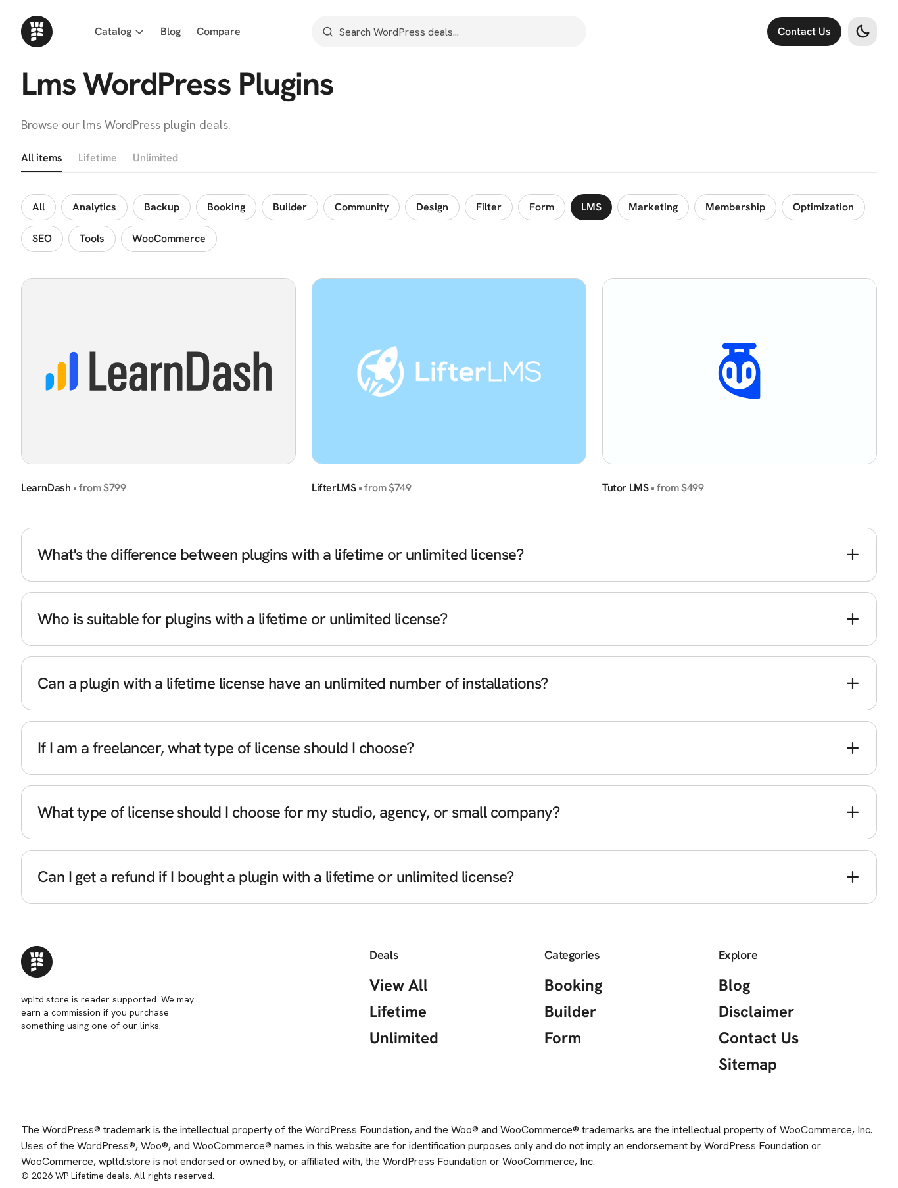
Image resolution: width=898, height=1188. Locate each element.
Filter (489, 207)
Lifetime (97, 157)
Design (432, 207)
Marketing (653, 207)
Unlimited (155, 157)
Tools (92, 238)
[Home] (37, 31)
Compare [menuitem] (219, 31)
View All (398, 985)
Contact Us (804, 31)
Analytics (94, 207)
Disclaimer (756, 1011)
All (38, 207)
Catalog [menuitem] (113, 31)
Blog (735, 985)
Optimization (823, 207)
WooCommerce (169, 238)
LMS (591, 207)
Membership (735, 207)
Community (362, 207)
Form (541, 207)
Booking (226, 207)
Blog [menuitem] (170, 31)
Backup (161, 207)
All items (41, 157)
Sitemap (748, 1064)
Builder (290, 207)
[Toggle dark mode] (862, 31)
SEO (42, 238)
